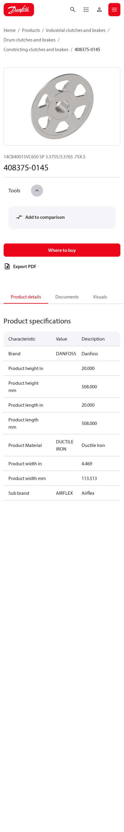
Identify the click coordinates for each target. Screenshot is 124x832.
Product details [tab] (26, 297)
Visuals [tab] (100, 297)
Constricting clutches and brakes (36, 49)
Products (31, 30)
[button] (86, 9)
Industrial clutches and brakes (75, 30)
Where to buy (62, 250)
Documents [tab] (67, 297)
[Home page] (19, 9)
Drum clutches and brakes (29, 40)
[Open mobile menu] (114, 9)
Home (10, 30)
